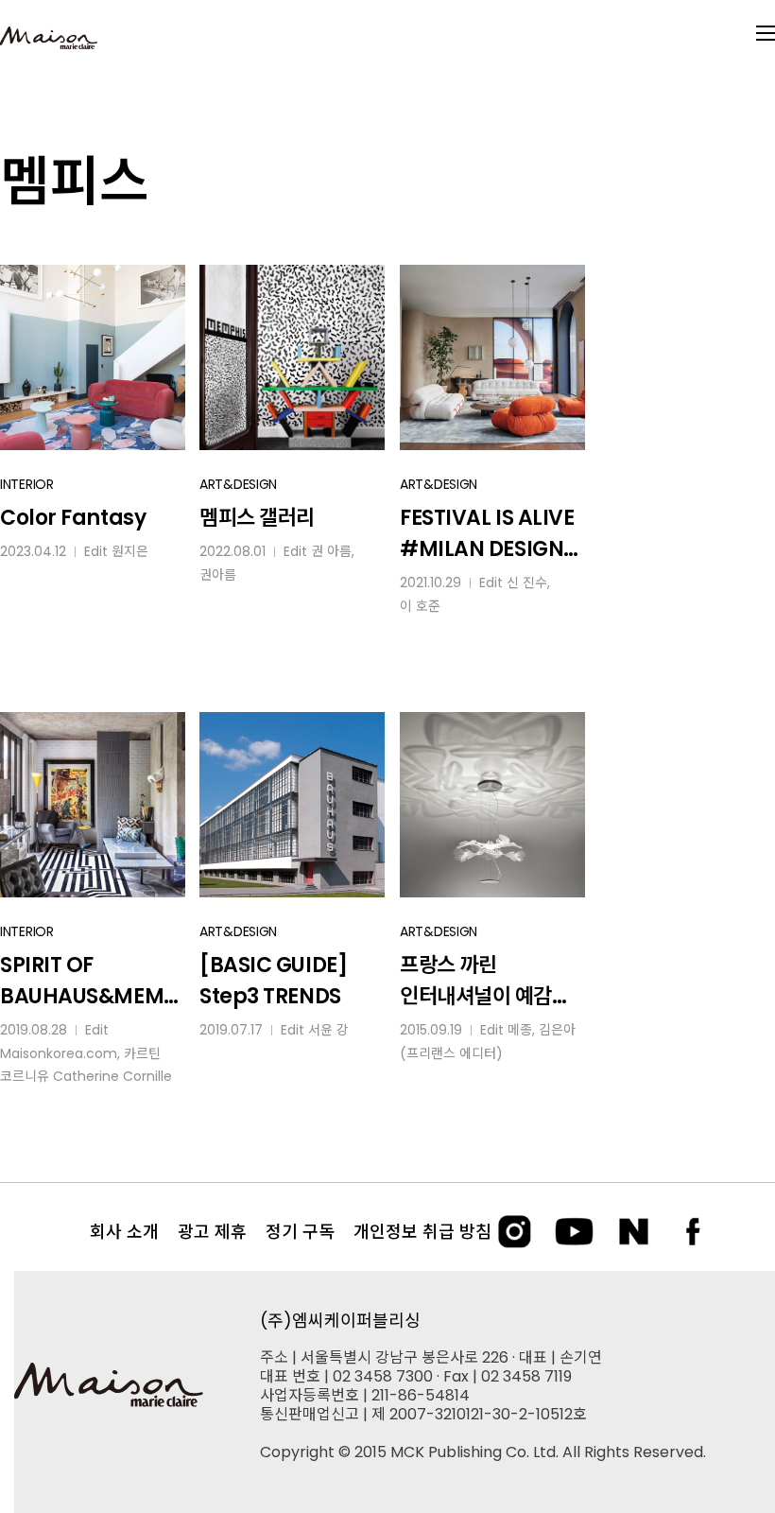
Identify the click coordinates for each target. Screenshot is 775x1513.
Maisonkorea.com (58, 1053)
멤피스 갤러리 (257, 517)
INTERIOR (27, 484)
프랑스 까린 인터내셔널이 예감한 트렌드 (485, 981)
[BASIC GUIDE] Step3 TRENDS (273, 980)
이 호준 (420, 606)
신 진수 (527, 582)
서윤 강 (328, 1029)
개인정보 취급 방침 (422, 1231)
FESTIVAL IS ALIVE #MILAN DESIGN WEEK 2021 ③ (487, 534)
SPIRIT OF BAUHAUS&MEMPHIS (88, 981)
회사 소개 (124, 1231)
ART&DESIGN (238, 484)
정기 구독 (300, 1231)
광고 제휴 (212, 1231)
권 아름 (331, 551)
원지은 (130, 551)
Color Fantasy (73, 517)
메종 (520, 1029)
